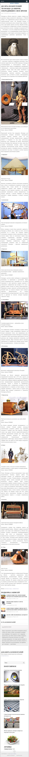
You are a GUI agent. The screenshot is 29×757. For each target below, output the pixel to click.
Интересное (14, 13)
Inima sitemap (11, 755)
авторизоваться (4, 655)
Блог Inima (14, 3)
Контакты (19, 755)
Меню (2, 1)
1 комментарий (9, 605)
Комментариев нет (9, 598)
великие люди (8, 588)
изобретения (16, 588)
